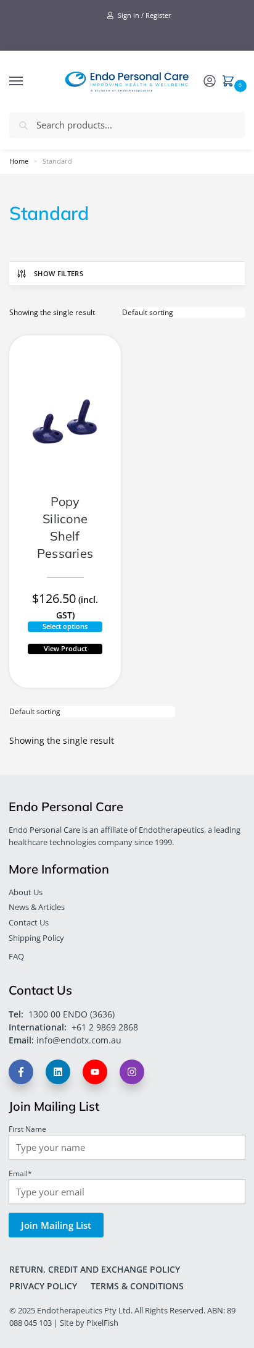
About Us (26, 892)
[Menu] (27, 81)
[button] (230, 82)
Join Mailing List (56, 1225)
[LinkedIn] (59, 1079)
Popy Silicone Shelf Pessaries (65, 527)
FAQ (16, 956)
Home (18, 161)
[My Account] (209, 82)
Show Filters (58, 273)
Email (20, 1173)
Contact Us (29, 922)
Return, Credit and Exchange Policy (94, 1269)
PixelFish (102, 1322)
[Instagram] (133, 1079)
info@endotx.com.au (78, 1040)
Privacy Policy (43, 1286)
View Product (65, 648)
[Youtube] (96, 1079)
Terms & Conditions (137, 1286)
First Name (27, 1129)
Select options (65, 626)
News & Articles (37, 906)
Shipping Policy (36, 937)
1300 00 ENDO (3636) (71, 1014)
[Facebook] (22, 1079)
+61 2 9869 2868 (105, 1027)
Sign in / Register (143, 15)
